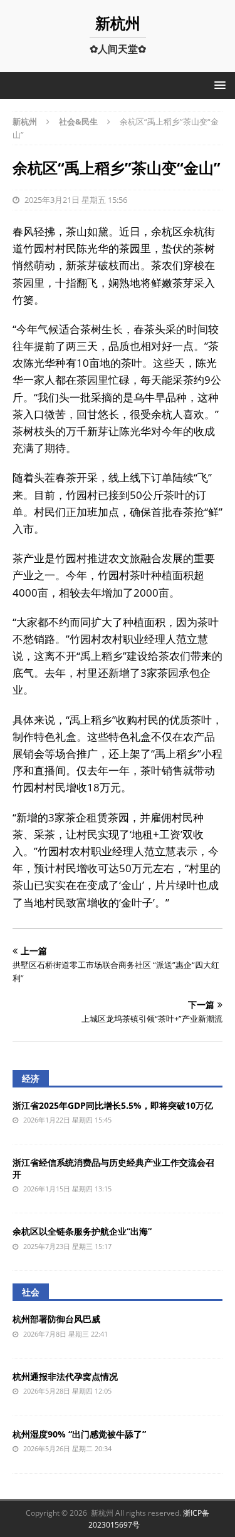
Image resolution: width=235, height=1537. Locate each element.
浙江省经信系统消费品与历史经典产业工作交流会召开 (113, 1168)
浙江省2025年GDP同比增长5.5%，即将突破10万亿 (113, 1105)
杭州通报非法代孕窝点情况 (65, 1376)
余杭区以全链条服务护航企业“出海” (82, 1231)
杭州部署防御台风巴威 (56, 1319)
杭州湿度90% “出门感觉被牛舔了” (79, 1434)
